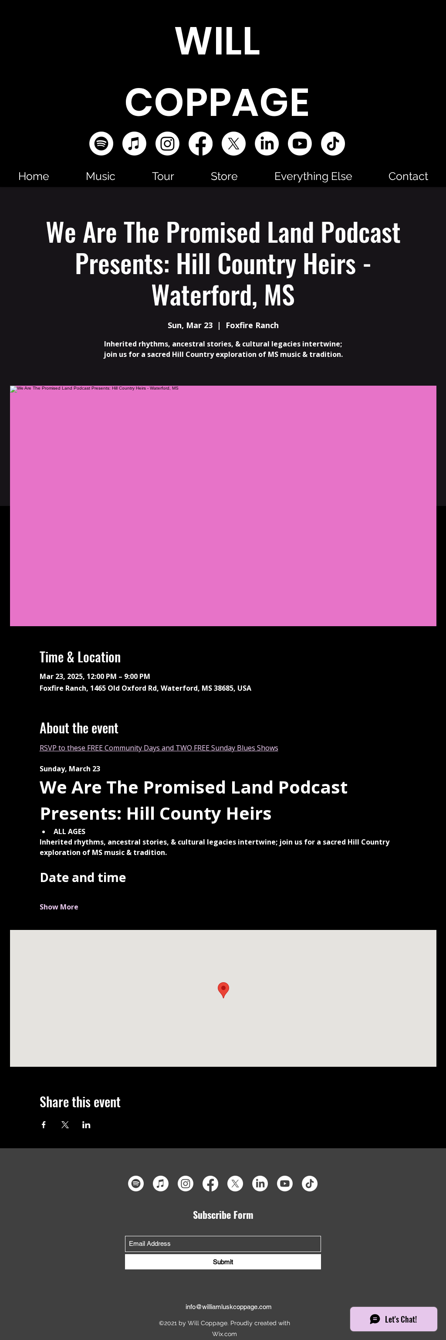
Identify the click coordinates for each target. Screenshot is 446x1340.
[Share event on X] (65, 1124)
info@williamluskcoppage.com (229, 1306)
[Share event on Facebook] (44, 1124)
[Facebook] (201, 144)
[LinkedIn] (267, 144)
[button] (101, 176)
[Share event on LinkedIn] (86, 1124)
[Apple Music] (134, 144)
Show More (59, 907)
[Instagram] (167, 144)
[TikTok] (333, 144)
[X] (234, 144)
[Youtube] (300, 144)
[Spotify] (101, 144)
